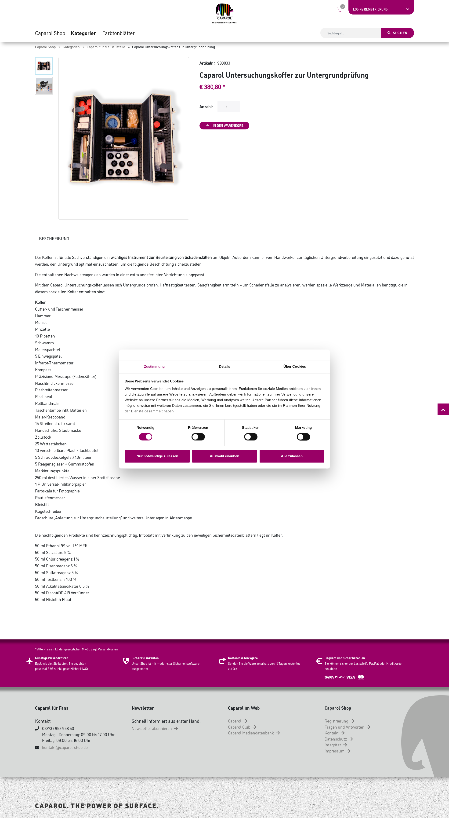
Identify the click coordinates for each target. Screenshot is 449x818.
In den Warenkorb (227, 125)
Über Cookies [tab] (294, 366)
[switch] (198, 436)
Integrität (333, 744)
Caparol (235, 720)
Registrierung (337, 720)
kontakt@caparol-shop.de (65, 747)
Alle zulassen (292, 456)
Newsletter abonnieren (152, 728)
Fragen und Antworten (345, 727)
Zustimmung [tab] (154, 366)
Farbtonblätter (118, 33)
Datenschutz (336, 738)
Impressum (335, 750)
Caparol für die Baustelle (106, 46)
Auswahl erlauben (224, 456)
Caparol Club (239, 727)
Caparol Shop (50, 33)
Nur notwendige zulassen (157, 456)
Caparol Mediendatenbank (251, 732)
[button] (44, 66)
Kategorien (84, 33)
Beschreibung (54, 238)
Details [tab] (224, 366)
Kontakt (332, 732)
